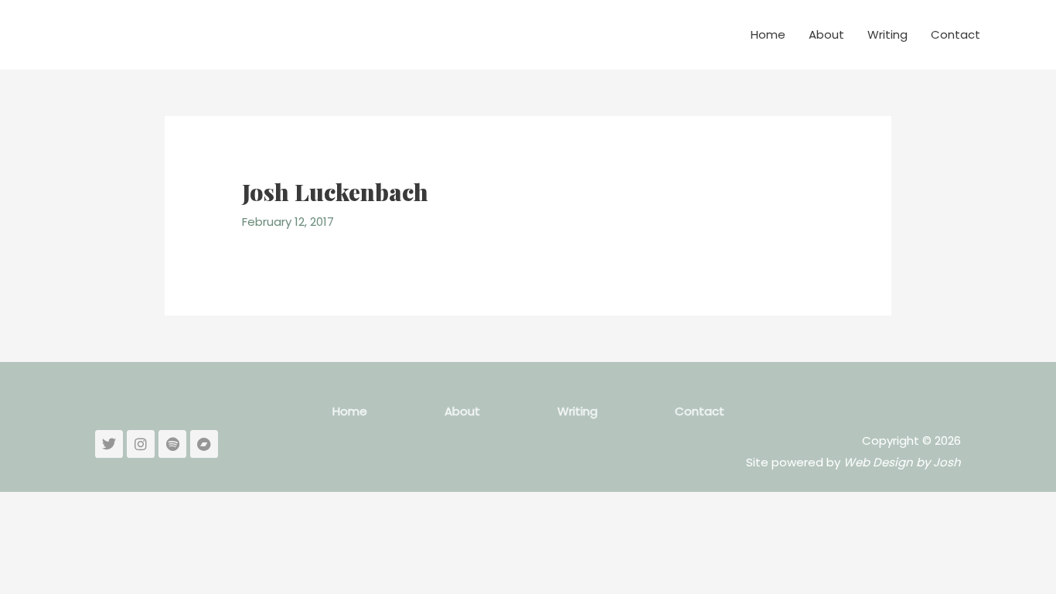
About (826, 34)
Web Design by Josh (902, 462)
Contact (955, 34)
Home (768, 34)
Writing (887, 34)
